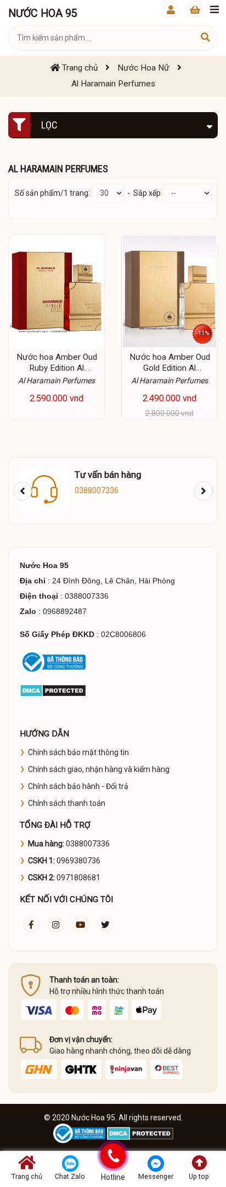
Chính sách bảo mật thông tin (78, 752)
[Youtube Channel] (80, 924)
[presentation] (22, 491)
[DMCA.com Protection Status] (53, 690)
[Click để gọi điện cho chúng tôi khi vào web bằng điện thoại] (113, 1155)
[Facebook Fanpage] (31, 924)
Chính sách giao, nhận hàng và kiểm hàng (99, 769)
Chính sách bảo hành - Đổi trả (78, 786)
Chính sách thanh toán (66, 803)
